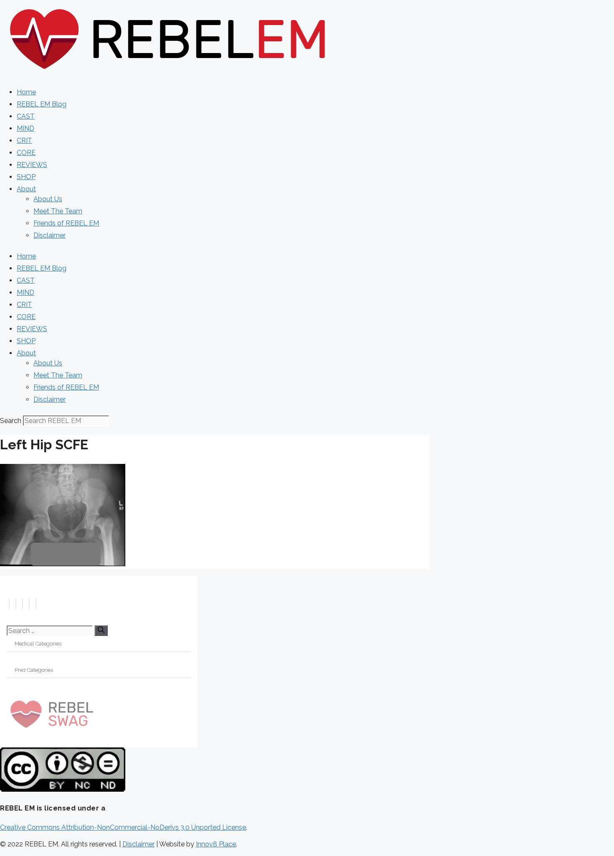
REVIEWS (32, 165)
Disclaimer (49, 235)
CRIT (24, 140)
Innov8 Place (216, 844)
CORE (26, 153)
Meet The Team (57, 211)
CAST (26, 116)
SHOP (26, 177)
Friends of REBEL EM (66, 223)
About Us (47, 199)
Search (10, 421)
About (26, 189)
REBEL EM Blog (41, 104)
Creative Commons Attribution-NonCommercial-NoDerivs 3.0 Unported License (123, 827)
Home (26, 92)
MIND (25, 128)
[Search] (101, 630)
